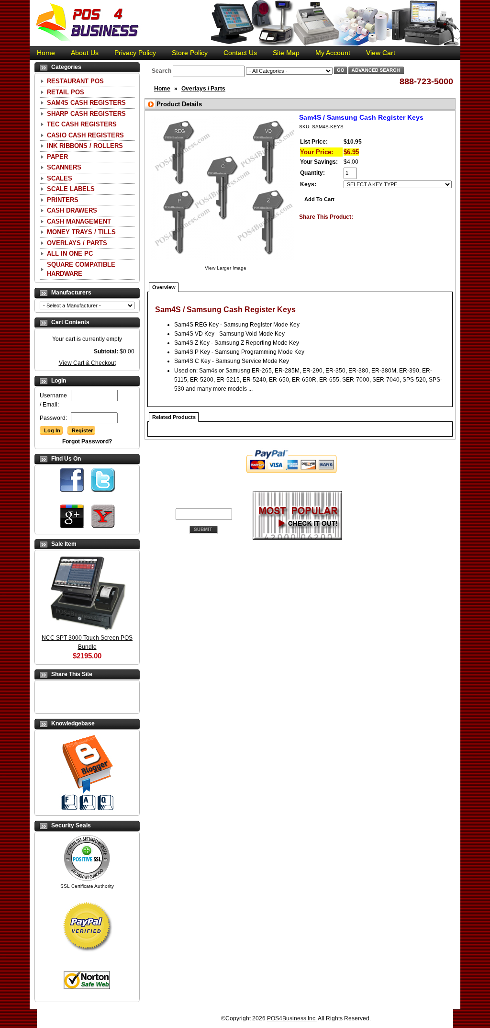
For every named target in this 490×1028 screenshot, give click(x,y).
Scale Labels (71, 188)
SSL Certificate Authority (87, 886)
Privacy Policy (135, 52)
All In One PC (70, 253)
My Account (332, 52)
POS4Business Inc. (292, 1018)
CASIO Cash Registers (85, 135)
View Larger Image (225, 268)
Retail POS (65, 92)
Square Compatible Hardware (81, 269)
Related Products (174, 417)
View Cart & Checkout (87, 363)
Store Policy (190, 52)
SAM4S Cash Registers (86, 102)
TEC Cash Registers (82, 124)
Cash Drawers (72, 210)
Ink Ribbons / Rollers (85, 145)
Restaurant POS (75, 81)
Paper (57, 156)
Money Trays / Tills (81, 232)
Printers (62, 199)
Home (46, 52)
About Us (85, 52)
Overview (164, 287)
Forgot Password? (87, 441)
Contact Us (240, 52)
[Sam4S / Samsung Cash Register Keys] (222, 261)
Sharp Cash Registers (86, 113)
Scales (59, 178)
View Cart (380, 52)
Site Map (286, 52)
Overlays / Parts (77, 243)
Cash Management (79, 221)
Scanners (64, 167)
